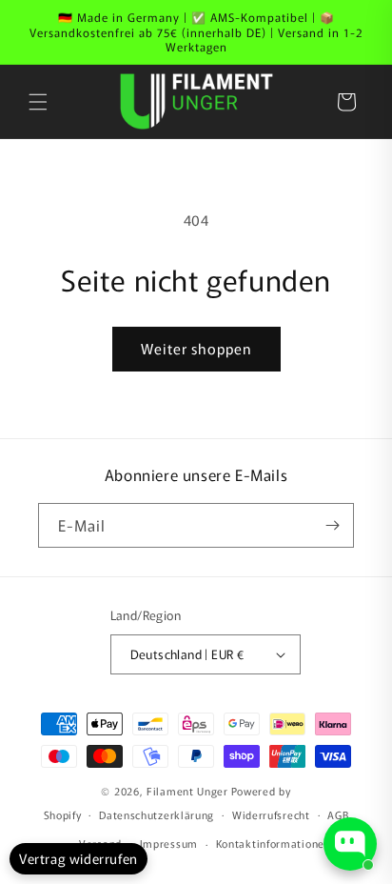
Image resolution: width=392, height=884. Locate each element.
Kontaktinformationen (273, 843)
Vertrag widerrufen (78, 858)
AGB (337, 814)
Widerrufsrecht (271, 814)
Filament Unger (187, 790)
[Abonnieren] (332, 525)
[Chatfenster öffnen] (350, 844)
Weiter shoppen (196, 348)
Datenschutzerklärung (156, 814)
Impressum (169, 843)
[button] (38, 102)
